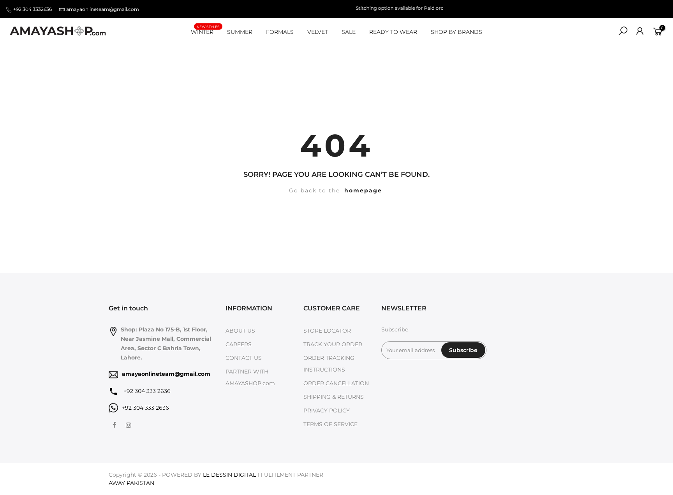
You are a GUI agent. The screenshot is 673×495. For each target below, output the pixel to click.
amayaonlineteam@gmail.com (102, 9)
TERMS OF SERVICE (330, 424)
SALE (349, 31)
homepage (363, 190)
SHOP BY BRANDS (456, 31)
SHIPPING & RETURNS (333, 396)
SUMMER (239, 31)
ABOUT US (240, 330)
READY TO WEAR (393, 31)
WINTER (205, 30)
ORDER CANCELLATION (336, 383)
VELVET (317, 31)
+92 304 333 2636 (146, 391)
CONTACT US (244, 357)
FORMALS (280, 31)
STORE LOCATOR (327, 330)
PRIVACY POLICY (326, 410)
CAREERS (239, 344)
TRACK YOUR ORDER (332, 344)
